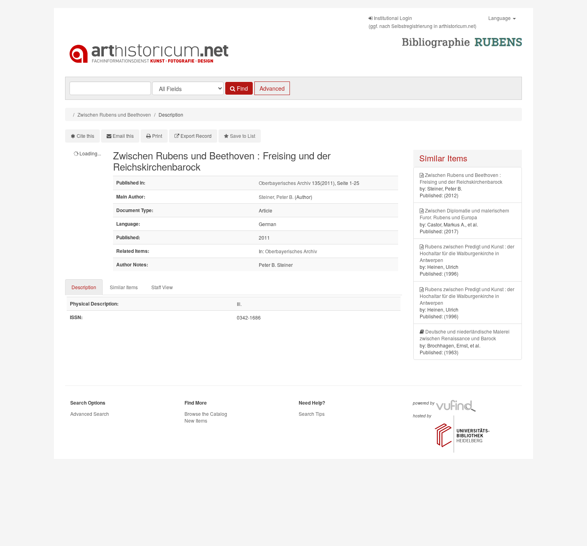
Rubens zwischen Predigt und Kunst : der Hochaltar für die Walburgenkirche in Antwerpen (467, 253)
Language (500, 17)
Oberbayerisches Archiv (285, 182)
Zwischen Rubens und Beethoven (114, 114)
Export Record (196, 135)
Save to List (242, 135)
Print (157, 135)
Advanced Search (89, 413)
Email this (123, 135)
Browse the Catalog (205, 413)
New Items (195, 420)
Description (83, 287)
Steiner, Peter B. (276, 196)
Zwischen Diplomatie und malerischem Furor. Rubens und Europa (464, 213)
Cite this (85, 135)
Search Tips (312, 413)
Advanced (272, 88)
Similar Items (124, 287)
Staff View (162, 287)
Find (241, 88)
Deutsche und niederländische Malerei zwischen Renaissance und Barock (465, 334)
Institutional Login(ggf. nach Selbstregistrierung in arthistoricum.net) (422, 21)
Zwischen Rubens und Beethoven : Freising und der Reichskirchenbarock (461, 178)
